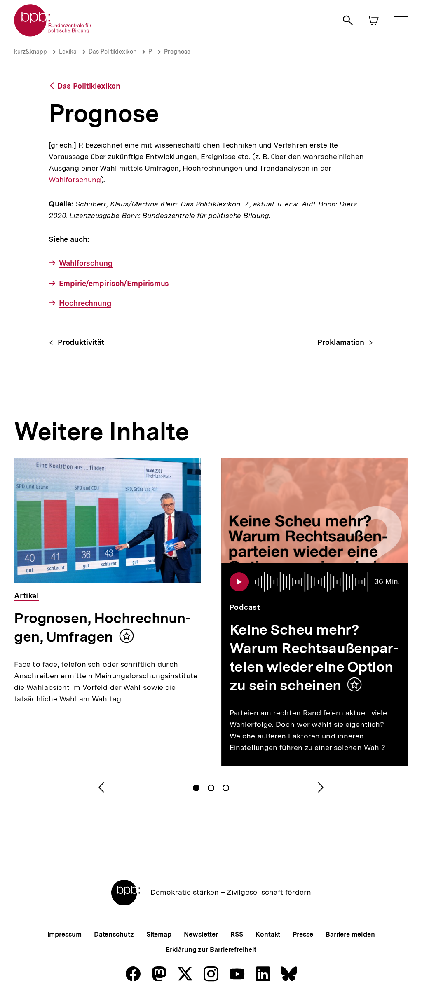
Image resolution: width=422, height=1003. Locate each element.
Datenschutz (114, 934)
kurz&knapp (30, 51)
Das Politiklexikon (112, 51)
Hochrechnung (85, 303)
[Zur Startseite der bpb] (53, 34)
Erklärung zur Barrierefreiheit (211, 950)
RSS (236, 934)
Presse (303, 934)
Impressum (64, 934)
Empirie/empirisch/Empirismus (114, 283)
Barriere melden (350, 934)
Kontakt (268, 934)
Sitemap (158, 934)
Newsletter (201, 934)
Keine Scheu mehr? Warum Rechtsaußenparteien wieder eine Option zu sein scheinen (314, 657)
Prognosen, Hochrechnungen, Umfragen (102, 627)
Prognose (177, 51)
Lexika (68, 51)
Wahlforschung (75, 179)
